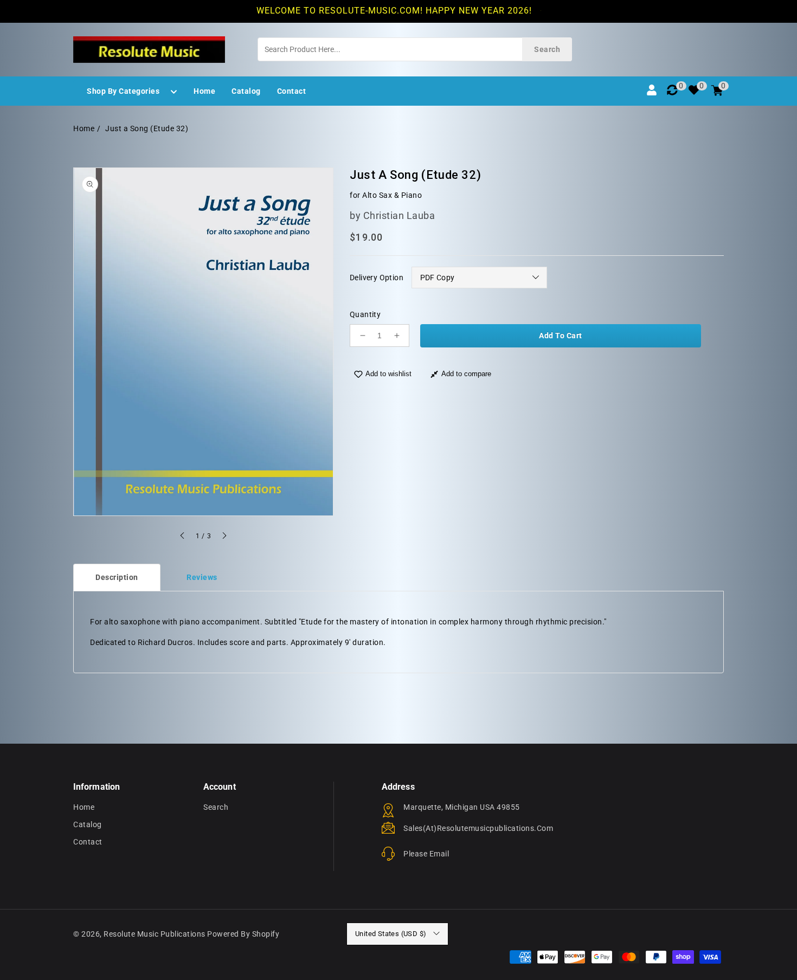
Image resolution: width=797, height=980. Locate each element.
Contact (87, 841)
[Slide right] (224, 537)
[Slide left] (183, 537)
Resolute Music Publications (154, 934)
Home (83, 128)
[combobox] (415, 49)
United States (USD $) (390, 934)
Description (116, 577)
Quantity (365, 314)
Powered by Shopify (243, 934)
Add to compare (466, 374)
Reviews (202, 577)
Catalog (87, 824)
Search (215, 807)
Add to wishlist (388, 374)
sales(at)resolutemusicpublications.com (478, 828)
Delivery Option (376, 277)
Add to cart (560, 335)
